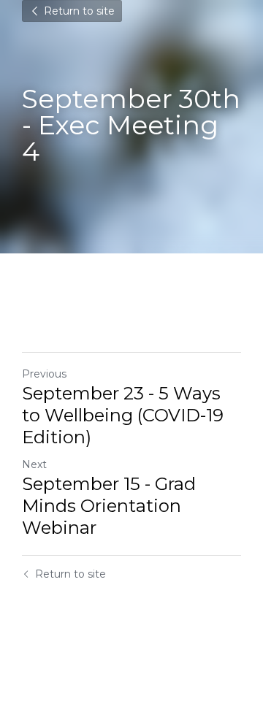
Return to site (79, 11)
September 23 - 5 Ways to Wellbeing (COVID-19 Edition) (123, 415)
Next (34, 464)
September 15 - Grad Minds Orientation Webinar (109, 505)
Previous (44, 373)
